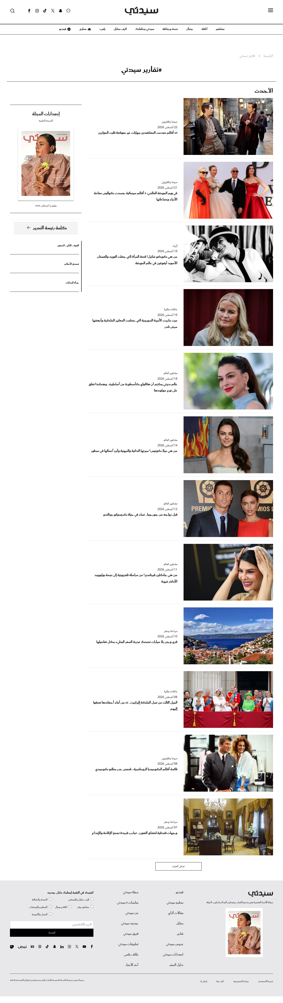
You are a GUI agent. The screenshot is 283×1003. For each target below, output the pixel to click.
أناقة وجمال (61, 907)
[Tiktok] (45, 11)
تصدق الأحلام (71, 264)
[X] (53, 11)
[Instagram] (37, 11)
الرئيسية (268, 56)
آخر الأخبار (132, 965)
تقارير (180, 934)
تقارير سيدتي (247, 56)
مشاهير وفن (83, 907)
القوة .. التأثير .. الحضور (68, 245)
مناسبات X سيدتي (127, 903)
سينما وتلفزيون (169, 121)
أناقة (204, 29)
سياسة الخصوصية (241, 981)
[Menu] (270, 10)
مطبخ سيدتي (175, 903)
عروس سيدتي (174, 944)
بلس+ (102, 29)
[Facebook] (29, 11)
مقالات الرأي (175, 913)
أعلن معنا (220, 981)
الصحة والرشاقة (39, 900)
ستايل (179, 923)
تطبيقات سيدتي (128, 944)
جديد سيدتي (129, 923)
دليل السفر (176, 965)
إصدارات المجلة (46, 114)
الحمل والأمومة (39, 914)
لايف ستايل (120, 29)
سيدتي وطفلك (144, 29)
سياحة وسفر (170, 631)
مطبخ (83, 29)
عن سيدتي (131, 913)
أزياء (175, 246)
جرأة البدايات (72, 283)
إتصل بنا (204, 981)
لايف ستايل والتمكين (78, 900)
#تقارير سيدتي (141, 70)
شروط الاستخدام (265, 981)
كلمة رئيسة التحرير (50, 228)
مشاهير (220, 29)
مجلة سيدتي (130, 892)
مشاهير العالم (170, 373)
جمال (189, 29)
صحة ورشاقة (170, 29)
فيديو (62, 29)
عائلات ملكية (170, 309)
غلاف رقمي (131, 954)
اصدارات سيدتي (173, 954)
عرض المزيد (178, 866)
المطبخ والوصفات (38, 907)
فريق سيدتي (130, 934)
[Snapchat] (60, 11)
